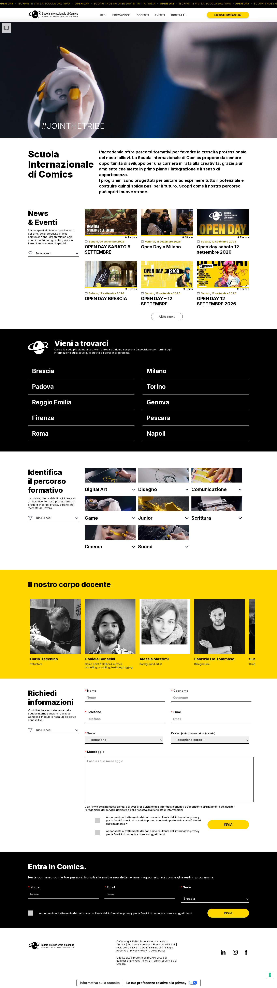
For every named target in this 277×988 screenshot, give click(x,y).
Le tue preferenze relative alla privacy (156, 983)
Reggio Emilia (51, 402)
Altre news (167, 317)
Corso (193, 733)
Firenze (43, 417)
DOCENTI (142, 15)
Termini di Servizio (163, 960)
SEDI (103, 15)
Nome (90, 691)
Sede (90, 733)
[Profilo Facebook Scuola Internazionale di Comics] (246, 952)
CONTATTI (178, 15)
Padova (43, 386)
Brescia (43, 371)
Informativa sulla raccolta (100, 983)
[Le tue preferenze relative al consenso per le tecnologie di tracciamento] (270, 975)
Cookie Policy (157, 950)
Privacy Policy (138, 950)
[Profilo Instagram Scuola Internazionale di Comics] (235, 952)
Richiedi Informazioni (228, 14)
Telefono (93, 712)
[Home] (53, 19)
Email (176, 712)
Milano (156, 371)
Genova (158, 402)
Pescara (159, 417)
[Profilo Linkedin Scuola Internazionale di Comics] (223, 952)
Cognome (179, 691)
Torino (156, 386)
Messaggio (94, 752)
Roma (40, 433)
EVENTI (160, 15)
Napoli (156, 433)
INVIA (228, 824)
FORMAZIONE (121, 15)
